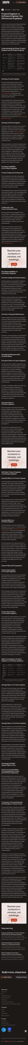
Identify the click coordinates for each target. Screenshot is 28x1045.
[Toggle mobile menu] (13, 2)
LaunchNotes (21, 1041)
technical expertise (18, 131)
